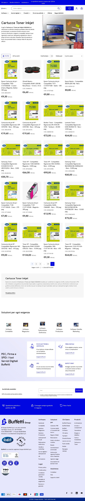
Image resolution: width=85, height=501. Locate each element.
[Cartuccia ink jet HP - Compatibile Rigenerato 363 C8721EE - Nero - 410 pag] (10, 232)
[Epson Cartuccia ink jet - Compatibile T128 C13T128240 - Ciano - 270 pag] (10, 191)
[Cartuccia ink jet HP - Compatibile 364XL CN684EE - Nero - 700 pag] (53, 191)
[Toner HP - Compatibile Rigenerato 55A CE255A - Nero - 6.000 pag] (53, 149)
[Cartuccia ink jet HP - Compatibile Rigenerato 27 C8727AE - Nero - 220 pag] (32, 110)
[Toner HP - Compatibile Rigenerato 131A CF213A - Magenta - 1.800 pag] (74, 232)
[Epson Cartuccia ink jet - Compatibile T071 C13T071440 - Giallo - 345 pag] (53, 69)
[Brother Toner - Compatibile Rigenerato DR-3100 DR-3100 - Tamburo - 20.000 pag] (53, 110)
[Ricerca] (59, 8)
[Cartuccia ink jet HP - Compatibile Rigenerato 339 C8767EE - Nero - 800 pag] (10, 110)
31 (48, 264)
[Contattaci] (70, 8)
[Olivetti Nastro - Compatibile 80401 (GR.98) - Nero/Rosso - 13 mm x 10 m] (32, 69)
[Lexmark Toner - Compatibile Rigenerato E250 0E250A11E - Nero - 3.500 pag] (74, 110)
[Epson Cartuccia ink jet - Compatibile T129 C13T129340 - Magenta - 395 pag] (32, 191)
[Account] (77, 8)
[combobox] (36, 8)
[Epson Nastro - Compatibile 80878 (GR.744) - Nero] (74, 69)
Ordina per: (59, 56)
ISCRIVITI (79, 390)
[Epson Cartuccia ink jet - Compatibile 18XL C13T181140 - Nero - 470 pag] (53, 232)
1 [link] (32, 264)
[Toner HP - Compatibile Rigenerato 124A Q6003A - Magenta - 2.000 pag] (32, 149)
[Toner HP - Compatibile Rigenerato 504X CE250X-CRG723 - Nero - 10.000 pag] (32, 232)
